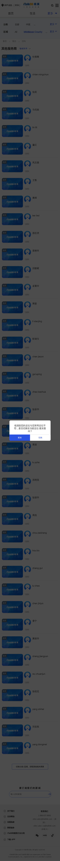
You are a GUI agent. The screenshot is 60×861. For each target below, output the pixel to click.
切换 (40, 437)
